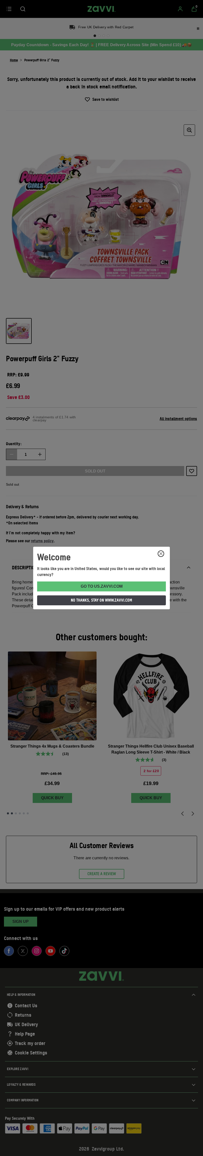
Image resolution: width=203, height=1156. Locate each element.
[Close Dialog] (161, 554)
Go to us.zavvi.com (102, 586)
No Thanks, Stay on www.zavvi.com (101, 600)
